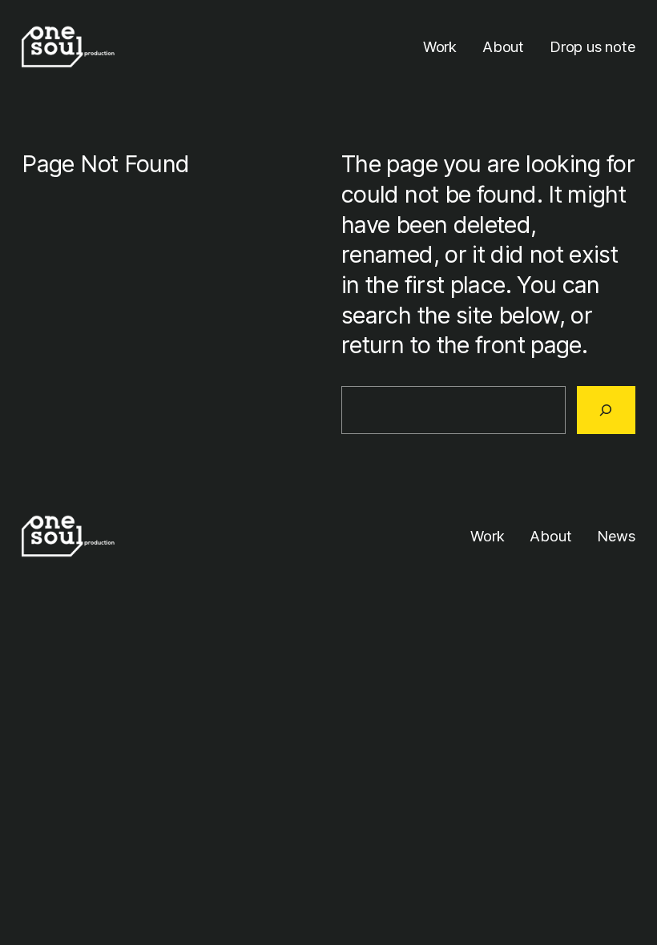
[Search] (606, 410)
